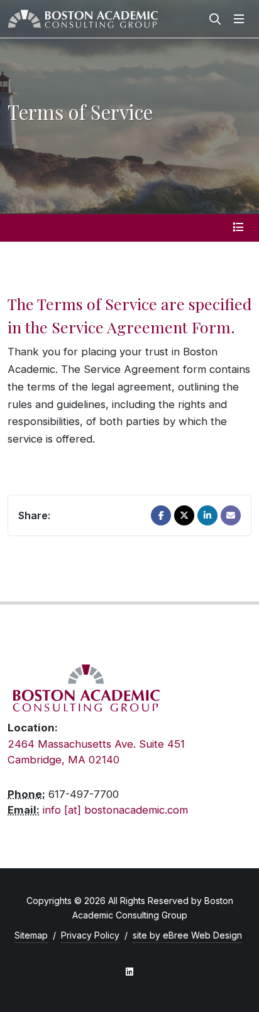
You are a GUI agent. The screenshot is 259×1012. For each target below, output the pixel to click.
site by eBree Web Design (187, 935)
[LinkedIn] (207, 515)
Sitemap (31, 935)
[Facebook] (161, 515)
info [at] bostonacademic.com (115, 810)
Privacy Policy (90, 935)
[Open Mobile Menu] (239, 19)
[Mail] (231, 515)
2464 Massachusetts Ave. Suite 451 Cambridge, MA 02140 (96, 752)
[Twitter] (184, 515)
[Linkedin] (129, 972)
